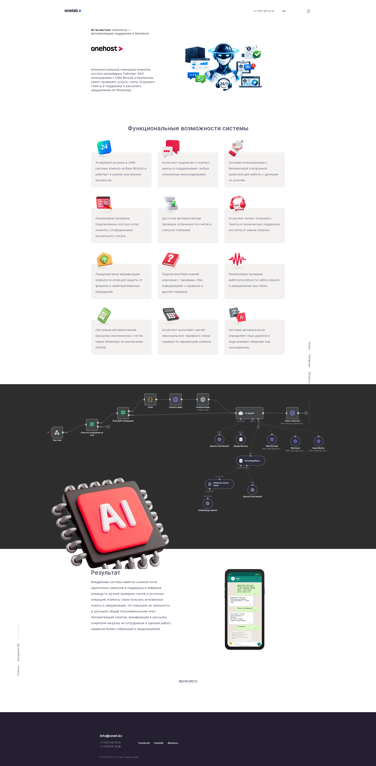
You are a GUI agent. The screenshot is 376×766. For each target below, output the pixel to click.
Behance (173, 742)
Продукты (309, 377)
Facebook (144, 742)
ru (284, 11)
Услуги (309, 346)
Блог (309, 390)
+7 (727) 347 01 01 (263, 11)
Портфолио (309, 360)
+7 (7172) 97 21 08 (110, 746)
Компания (309, 403)
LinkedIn (159, 742)
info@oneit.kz (111, 736)
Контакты (309, 418)
